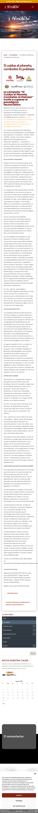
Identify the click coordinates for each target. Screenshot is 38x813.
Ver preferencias (19, 806)
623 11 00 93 (11, 1)
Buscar (33, 653)
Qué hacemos (7, 630)
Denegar (19, 801)
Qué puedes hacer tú (9, 634)
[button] (35, 774)
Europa (5, 645)
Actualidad (6, 622)
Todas (5, 642)
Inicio (4, 618)
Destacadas (6, 638)
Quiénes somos (7, 626)
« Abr (3, 703)
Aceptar (19, 795)
